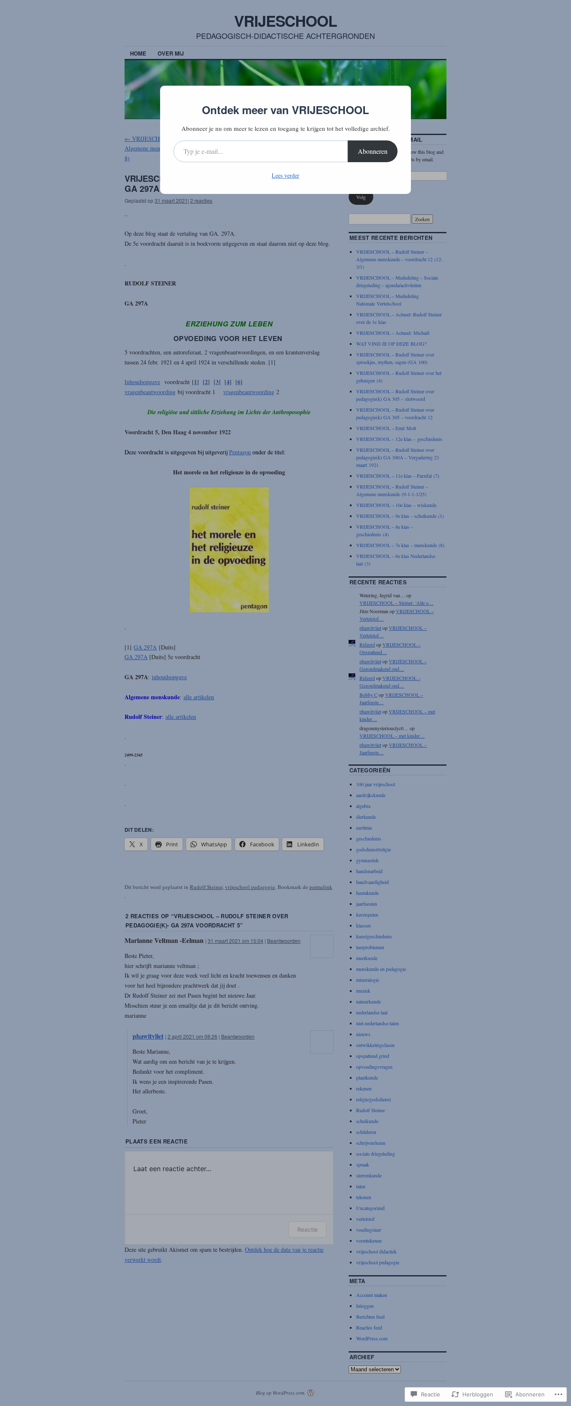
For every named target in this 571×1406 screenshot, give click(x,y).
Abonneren (372, 151)
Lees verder (285, 175)
